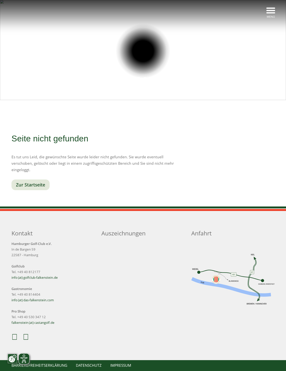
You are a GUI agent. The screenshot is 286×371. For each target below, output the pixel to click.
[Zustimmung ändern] (12, 358)
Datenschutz (89, 365)
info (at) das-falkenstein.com (32, 300)
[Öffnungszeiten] (150, 109)
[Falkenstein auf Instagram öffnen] (27, 338)
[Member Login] (165, 109)
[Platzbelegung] (121, 109)
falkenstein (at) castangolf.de (32, 322)
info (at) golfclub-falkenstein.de (34, 277)
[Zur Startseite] (143, 51)
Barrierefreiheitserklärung (39, 365)
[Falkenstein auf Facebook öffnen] (16, 338)
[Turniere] (135, 109)
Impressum (120, 365)
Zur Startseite (30, 185)
